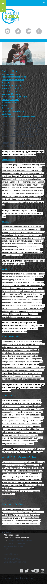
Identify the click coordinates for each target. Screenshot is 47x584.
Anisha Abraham (9, 395)
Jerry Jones (6, 504)
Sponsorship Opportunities (14, 76)
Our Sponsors (8, 74)
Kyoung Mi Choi (8, 457)
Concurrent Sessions (11, 94)
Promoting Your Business (13, 79)
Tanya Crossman (8, 159)
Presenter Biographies (12, 85)
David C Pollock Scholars (13, 111)
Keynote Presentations (12, 88)
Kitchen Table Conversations (14, 96)
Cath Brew (18, 504)
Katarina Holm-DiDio (10, 336)
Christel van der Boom (27, 457)
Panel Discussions (10, 102)
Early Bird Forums (10, 91)
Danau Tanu (7, 268)
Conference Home (10, 71)
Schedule (6, 82)
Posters (5, 105)
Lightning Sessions (10, 99)
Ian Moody (6, 221)
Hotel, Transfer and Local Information (18, 116)
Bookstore (6, 114)
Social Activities (9, 108)
